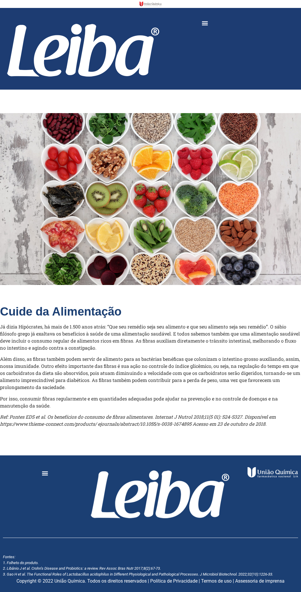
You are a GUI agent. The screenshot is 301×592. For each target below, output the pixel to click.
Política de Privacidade (174, 581)
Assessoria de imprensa (260, 581)
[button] (205, 23)
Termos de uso (216, 581)
